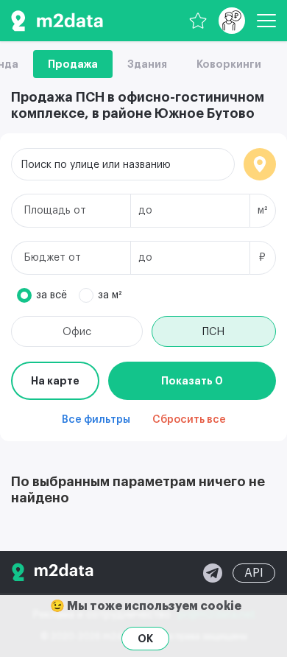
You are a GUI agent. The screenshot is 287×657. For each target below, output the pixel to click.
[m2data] (57, 20)
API (253, 573)
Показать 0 (192, 381)
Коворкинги (228, 64)
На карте (55, 381)
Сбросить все (189, 420)
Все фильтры (96, 420)
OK (145, 638)
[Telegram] (212, 573)
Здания (147, 64)
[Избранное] (198, 20)
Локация (260, 164)
